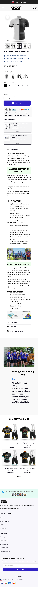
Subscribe (20, 569)
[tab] (17, 476)
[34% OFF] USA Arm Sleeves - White (19, 136)
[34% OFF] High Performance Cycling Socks (19, 124)
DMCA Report (19, 579)
